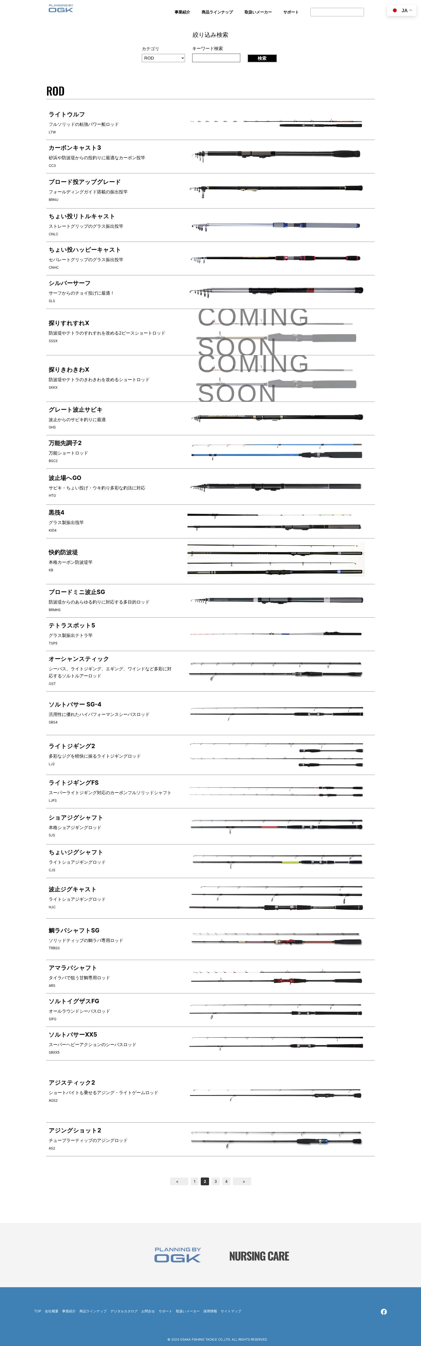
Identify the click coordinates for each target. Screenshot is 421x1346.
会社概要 (51, 1311)
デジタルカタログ (124, 1311)
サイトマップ (231, 1311)
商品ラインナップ (93, 1311)
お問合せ (148, 1311)
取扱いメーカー (188, 1311)
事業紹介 (69, 1311)
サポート (165, 1311)
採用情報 (210, 1311)
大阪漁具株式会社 (61, 9)
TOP (37, 1311)
